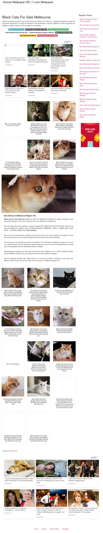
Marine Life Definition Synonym (89, 68)
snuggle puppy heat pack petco (58, 29)
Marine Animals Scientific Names (90, 105)
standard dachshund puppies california (41, 32)
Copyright (65, 529)
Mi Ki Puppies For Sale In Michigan (88, 94)
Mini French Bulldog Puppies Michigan (89, 55)
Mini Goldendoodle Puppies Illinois (88, 84)
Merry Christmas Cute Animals (89, 25)
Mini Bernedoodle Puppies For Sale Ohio (89, 73)
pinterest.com (13, 451)
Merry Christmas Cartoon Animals (88, 110)
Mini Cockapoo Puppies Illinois (89, 89)
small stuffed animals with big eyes (17, 32)
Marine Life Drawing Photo (88, 50)
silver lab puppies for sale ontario (36, 29)
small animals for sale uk (28, 35)
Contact (44, 529)
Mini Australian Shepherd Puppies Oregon (88, 42)
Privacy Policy (54, 529)
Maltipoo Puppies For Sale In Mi (90, 60)
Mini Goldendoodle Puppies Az (89, 47)
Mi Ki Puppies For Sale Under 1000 (89, 30)
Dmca (36, 529)
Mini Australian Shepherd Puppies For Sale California (88, 36)
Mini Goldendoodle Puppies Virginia (88, 79)
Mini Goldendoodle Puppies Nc (89, 64)
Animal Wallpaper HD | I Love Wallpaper (28, 2)
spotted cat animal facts (16, 29)
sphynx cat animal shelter (64, 32)
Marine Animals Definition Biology (88, 116)
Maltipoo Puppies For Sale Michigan (88, 100)
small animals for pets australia (47, 35)
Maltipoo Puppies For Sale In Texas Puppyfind (89, 20)
